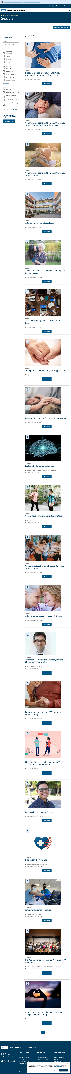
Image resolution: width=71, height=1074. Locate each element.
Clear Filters (15, 109)
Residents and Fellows (24, 1057)
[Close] (67, 1063)
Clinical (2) (8, 89)
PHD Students (22, 1059)
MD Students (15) (10, 77)
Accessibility (26, 1071)
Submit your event (9, 121)
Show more (6, 83)
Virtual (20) (8, 62)
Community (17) (10, 71)
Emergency (19, 1071)
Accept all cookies (63, 1070)
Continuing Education (24, 1063)
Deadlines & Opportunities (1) (10, 52)
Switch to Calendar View (60, 27)
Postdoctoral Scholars (24, 1061)
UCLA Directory (58, 1055)
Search (5, 41)
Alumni (56, 1059)
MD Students (22, 1055)
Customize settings (51, 1070)
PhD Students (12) (10, 80)
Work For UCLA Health (42, 1057)
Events (6, 15)
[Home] (1, 15)
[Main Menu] (69, 10)
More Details (47, 83)
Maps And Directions (59, 1057)
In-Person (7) (9, 59)
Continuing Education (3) (12, 92)
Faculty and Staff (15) (11, 74)
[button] (59, 5)
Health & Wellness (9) (11, 100)
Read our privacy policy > (58, 1066)
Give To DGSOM (40, 1055)
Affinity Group (57, 1061)
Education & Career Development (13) (11, 96)
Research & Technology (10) (12, 103)
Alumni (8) (8, 68)
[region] (48, 1067)
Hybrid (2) (8, 56)
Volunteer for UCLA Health (43, 1059)
